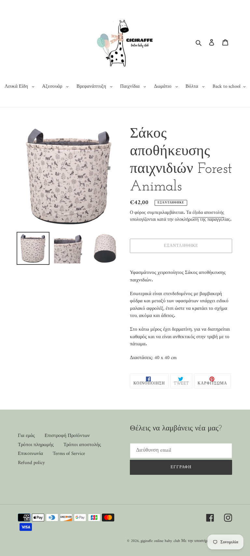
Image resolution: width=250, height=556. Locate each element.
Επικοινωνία (30, 453)
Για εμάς (26, 435)
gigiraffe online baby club (160, 541)
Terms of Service (69, 453)
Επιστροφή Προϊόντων (67, 435)
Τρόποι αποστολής (82, 445)
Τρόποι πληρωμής (36, 445)
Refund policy (31, 462)
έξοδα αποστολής (208, 213)
